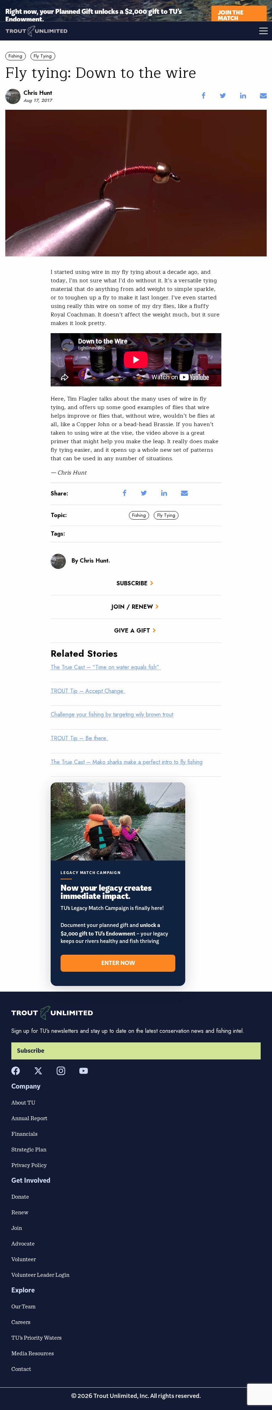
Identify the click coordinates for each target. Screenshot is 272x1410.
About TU (23, 1102)
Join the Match (230, 14)
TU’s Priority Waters (36, 1337)
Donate (20, 1196)
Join (16, 1228)
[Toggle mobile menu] (204, 30)
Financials (24, 1133)
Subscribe (132, 583)
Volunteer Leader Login (40, 1274)
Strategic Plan (28, 1149)
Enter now (118, 963)
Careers (20, 1322)
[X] (38, 1071)
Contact (21, 1369)
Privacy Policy (29, 1165)
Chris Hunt (37, 93)
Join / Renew (132, 607)
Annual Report (29, 1118)
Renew (19, 1212)
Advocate (23, 1243)
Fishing (15, 56)
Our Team (23, 1306)
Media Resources (32, 1353)
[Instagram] (61, 1071)
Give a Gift (132, 631)
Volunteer (23, 1259)
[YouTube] (83, 1071)
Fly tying (43, 56)
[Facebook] (15, 1071)
